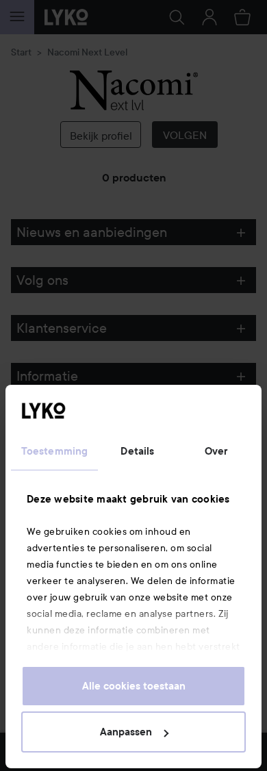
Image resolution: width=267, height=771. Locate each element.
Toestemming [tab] (54, 451)
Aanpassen (126, 732)
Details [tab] (137, 451)
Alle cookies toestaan (134, 686)
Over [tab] (216, 451)
